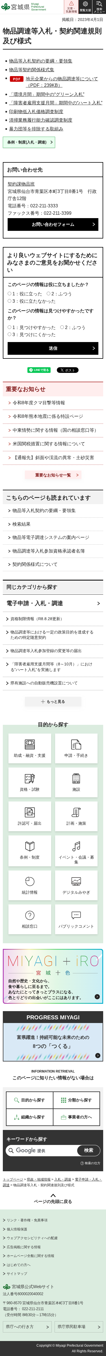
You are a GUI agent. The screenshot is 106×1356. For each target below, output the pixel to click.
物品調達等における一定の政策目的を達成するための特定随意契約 (52, 635)
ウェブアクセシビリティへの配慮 (32, 1238)
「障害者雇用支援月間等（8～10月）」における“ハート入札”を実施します (51, 667)
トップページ (13, 1179)
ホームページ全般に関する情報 (30, 1256)
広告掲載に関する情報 (24, 1247)
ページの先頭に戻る (53, 1201)
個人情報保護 (17, 1229)
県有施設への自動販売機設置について (44, 683)
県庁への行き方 (20, 1326)
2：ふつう (61, 293)
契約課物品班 (21, 184)
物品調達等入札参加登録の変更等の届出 (46, 650)
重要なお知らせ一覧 (53, 475)
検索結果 (21, 524)
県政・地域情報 (39, 1179)
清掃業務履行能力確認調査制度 (40, 120)
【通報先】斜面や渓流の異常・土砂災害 (53, 457)
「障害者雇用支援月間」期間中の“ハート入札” (55, 102)
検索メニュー (99, 7)
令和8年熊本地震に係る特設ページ (48, 416)
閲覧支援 (85, 7)
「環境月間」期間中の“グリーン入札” (46, 94)
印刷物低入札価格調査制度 (36, 111)
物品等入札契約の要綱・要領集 (40, 61)
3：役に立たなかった (34, 301)
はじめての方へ (19, 1265)
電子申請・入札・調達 (35, 603)
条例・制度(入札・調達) (26, 142)
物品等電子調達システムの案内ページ (50, 537)
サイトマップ (17, 1274)
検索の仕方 (92, 1163)
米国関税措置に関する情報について (49, 443)
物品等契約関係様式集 (31, 69)
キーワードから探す (27, 1139)
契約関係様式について (35, 564)
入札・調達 (62, 1179)
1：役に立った (27, 293)
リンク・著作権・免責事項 (27, 1220)
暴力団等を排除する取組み (36, 128)
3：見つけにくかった (34, 334)
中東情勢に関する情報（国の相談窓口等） (56, 430)
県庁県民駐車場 (71, 1326)
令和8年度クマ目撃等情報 (39, 402)
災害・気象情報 (71, 7)
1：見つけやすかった (34, 327)
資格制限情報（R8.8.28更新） (37, 618)
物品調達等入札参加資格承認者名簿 (48, 551)
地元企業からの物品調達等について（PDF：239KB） (62, 81)
